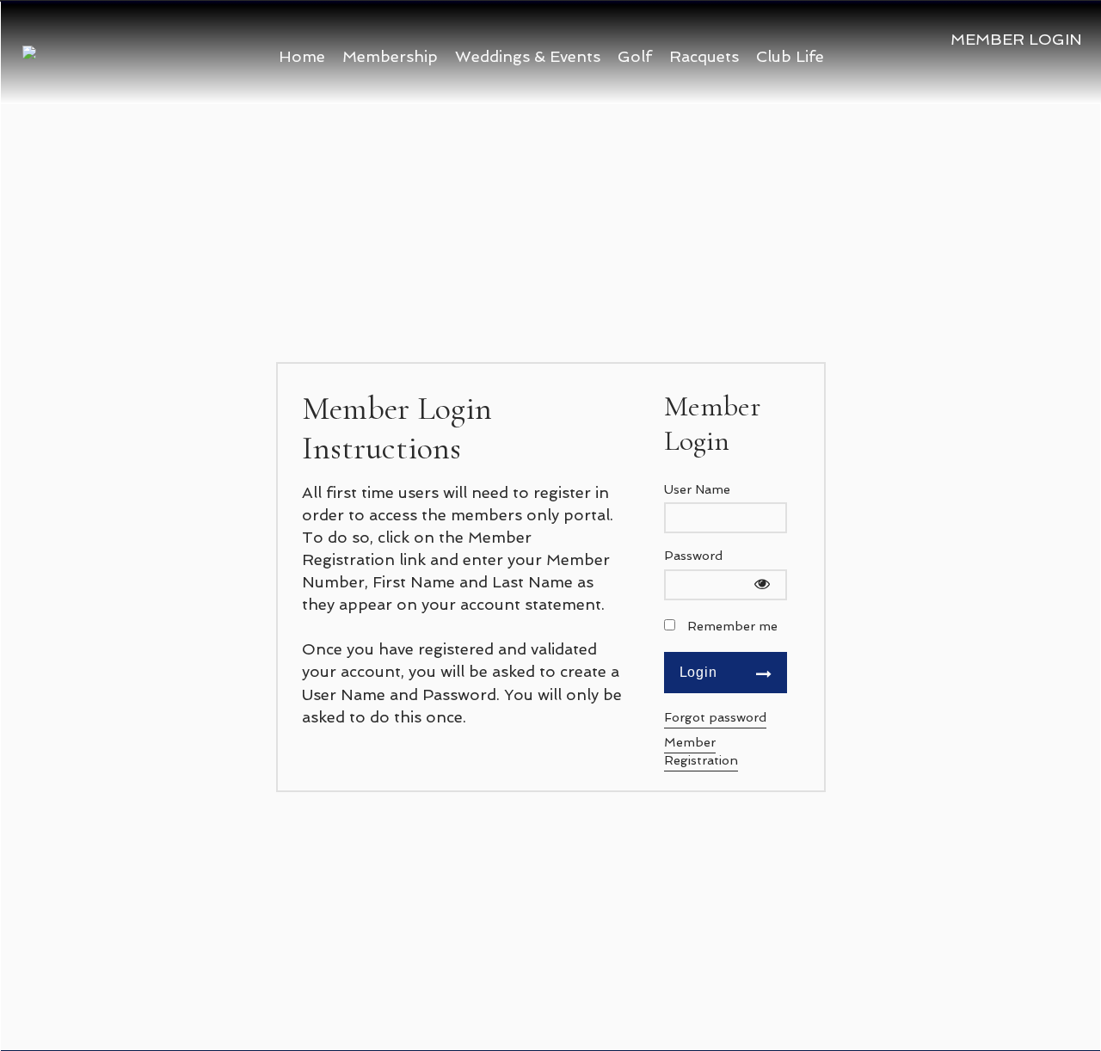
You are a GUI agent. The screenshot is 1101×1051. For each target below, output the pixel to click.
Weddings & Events (527, 56)
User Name (697, 489)
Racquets (704, 56)
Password (693, 555)
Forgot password (715, 717)
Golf (635, 56)
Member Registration (701, 750)
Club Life (790, 56)
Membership (390, 56)
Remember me (732, 625)
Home (302, 56)
